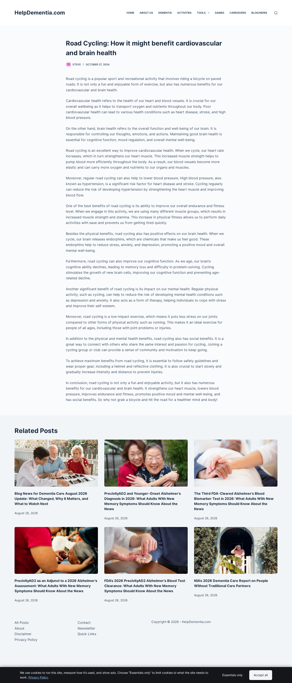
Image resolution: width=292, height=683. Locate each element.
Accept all (261, 675)
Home (130, 12)
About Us (146, 12)
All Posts (22, 622)
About (19, 628)
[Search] (275, 13)
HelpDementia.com (40, 12)
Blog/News (259, 12)
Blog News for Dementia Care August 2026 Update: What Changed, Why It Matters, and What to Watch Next (51, 498)
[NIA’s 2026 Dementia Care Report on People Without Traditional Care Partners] (235, 550)
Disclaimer (23, 634)
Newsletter (86, 628)
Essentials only (232, 675)
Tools (201, 12)
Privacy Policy (26, 639)
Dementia (165, 12)
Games (219, 12)
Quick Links (87, 634)
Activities (184, 12)
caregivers (238, 12)
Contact (84, 622)
